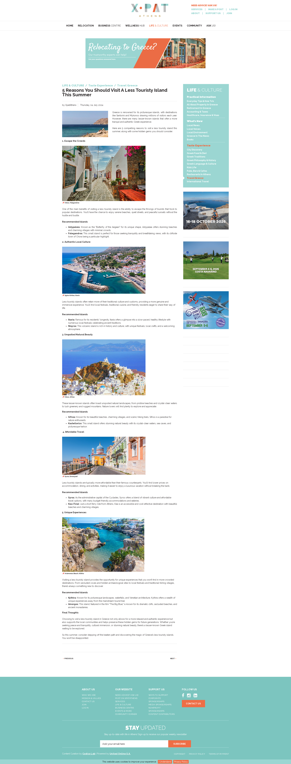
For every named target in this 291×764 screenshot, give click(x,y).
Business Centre (124, 708)
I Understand (165, 762)
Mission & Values (91, 698)
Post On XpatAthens (126, 698)
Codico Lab (88, 753)
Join (84, 704)
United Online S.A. (120, 753)
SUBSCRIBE (179, 744)
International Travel (198, 181)
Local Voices (193, 129)
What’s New (195, 121)
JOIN (229, 13)
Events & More (123, 711)
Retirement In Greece (199, 108)
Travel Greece (195, 178)
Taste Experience (199, 145)
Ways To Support (158, 695)
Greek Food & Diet (197, 153)
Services (120, 701)
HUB (135, 25)
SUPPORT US (213, 13)
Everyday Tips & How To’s (200, 101)
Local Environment (197, 132)
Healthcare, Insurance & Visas (203, 115)
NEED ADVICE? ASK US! (204, 5)
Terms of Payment (219, 754)
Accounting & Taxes (197, 112)
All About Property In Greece (202, 104)
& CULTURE (158, 25)
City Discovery (194, 150)
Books (190, 139)
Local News (193, 125)
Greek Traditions (196, 156)
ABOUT (195, 13)
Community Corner (126, 714)
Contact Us (88, 701)
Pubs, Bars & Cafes (197, 171)
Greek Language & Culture (201, 164)
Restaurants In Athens (199, 174)
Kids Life (191, 167)
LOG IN (233, 9)
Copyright (179, 754)
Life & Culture (123, 704)
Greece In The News (198, 136)
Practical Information (201, 96)
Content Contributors (162, 714)
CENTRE (109, 25)
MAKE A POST (216, 9)
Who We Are (89, 695)
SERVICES (196, 9)
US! (211, 25)
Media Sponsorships (160, 704)
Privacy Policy (181, 762)
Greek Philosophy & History (201, 160)
